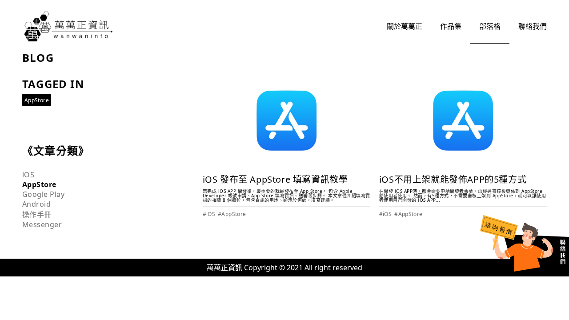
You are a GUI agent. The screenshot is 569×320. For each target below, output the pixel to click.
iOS (28, 175)
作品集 (450, 26)
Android (36, 204)
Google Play (43, 194)
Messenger (42, 224)
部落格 (490, 26)
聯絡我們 (532, 26)
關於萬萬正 (404, 26)
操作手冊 (37, 215)
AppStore (39, 184)
